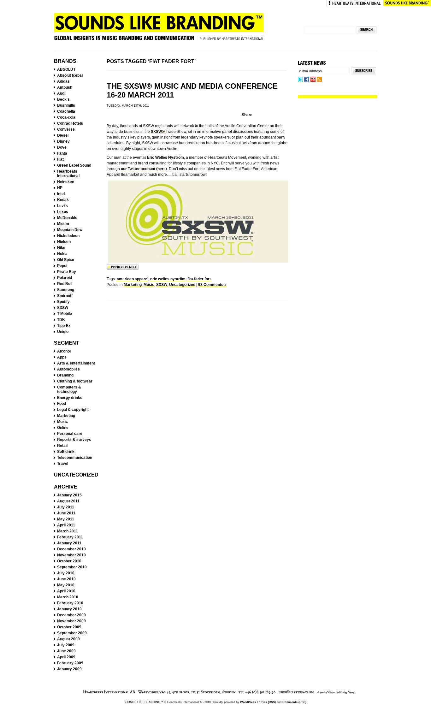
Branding (65, 375)
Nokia (62, 254)
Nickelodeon (68, 236)
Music (62, 421)
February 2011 (70, 537)
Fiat (60, 159)
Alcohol (64, 351)
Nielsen (64, 242)
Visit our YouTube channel (313, 80)
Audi (61, 93)
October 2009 (69, 627)
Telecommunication (74, 457)
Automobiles (68, 369)
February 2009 (70, 663)
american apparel (132, 279)
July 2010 (65, 573)
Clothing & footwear (74, 381)
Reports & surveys (74, 439)
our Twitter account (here (143, 169)
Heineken (65, 182)
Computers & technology (69, 389)
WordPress (248, 702)
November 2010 (71, 555)
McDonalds (67, 218)
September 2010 (72, 567)
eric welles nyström (168, 279)
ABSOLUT (66, 69)
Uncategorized (76, 474)
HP (59, 188)
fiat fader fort (199, 279)
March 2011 (67, 531)
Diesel (62, 135)
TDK (61, 319)
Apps (62, 357)
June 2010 (66, 579)
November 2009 (71, 621)
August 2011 (68, 501)
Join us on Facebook (306, 80)
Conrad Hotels (70, 123)
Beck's (63, 99)
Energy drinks (69, 397)
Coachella (66, 111)
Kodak (63, 200)
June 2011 (66, 513)
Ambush (64, 87)
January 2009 (69, 669)
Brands (65, 61)
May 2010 (65, 585)
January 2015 (69, 495)
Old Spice (65, 260)
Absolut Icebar (70, 75)
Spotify (63, 301)
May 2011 (65, 519)
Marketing (66, 415)
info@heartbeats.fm (296, 692)
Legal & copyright (73, 409)
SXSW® (158, 131)
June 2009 (66, 651)
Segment (66, 343)
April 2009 (66, 657)
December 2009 (71, 615)
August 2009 (68, 639)
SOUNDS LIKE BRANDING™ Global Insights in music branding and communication (158, 29)
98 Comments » (212, 284)
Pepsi (62, 266)
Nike (61, 248)
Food (61, 403)
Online (62, 427)
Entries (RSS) (266, 702)
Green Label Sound (74, 165)
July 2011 (65, 507)
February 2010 (70, 603)
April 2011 (66, 525)
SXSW (62, 307)
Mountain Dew (69, 230)
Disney (63, 141)
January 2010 (69, 609)
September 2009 (72, 633)
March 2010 (67, 597)
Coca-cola (66, 117)
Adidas (63, 81)
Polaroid (64, 278)
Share (247, 115)
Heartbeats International (355, 3)
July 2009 (65, 645)
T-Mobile (64, 313)
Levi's (62, 206)
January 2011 (69, 543)
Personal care (69, 433)
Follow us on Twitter (300, 80)
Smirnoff (65, 295)
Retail (62, 445)
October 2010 (69, 561)
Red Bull (64, 283)
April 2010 (66, 591)
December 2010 (71, 549)
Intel (61, 194)
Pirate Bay (66, 272)
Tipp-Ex (64, 325)
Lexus (62, 212)
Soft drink (65, 451)
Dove (62, 147)
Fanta (62, 153)
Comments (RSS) (294, 702)
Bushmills (66, 105)
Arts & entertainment (76, 363)
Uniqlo (62, 331)
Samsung (65, 289)
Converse (66, 129)
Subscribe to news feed (319, 80)
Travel (62, 463)
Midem (63, 224)
